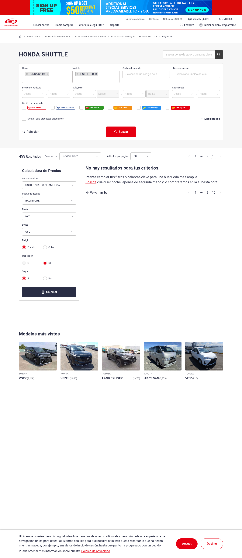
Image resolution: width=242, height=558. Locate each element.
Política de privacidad (95, 551)
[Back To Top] (232, 538)
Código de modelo (132, 68)
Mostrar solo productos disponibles (45, 118)
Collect (51, 247)
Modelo (76, 68)
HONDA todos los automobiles (90, 36)
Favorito (189, 25)
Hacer (25, 68)
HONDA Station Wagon (123, 36)
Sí (28, 263)
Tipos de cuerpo (181, 68)
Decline (212, 543)
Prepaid (31, 247)
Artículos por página (117, 156)
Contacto (154, 19)
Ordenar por (51, 156)
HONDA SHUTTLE (148, 36)
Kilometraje (178, 87)
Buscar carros (41, 25)
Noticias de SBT (171, 19)
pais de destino (30, 178)
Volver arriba (99, 192)
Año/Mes (77, 87)
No (49, 263)
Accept (187, 543)
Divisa (25, 225)
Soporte (114, 25)
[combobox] (45, 77)
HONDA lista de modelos (57, 36)
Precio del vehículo (31, 87)
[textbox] (41, 79)
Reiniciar (33, 132)
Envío (25, 209)
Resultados (33, 156)
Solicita (90, 182)
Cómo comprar (64, 25)
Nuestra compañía (135, 19)
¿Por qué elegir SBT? (91, 25)
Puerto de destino (31, 193)
